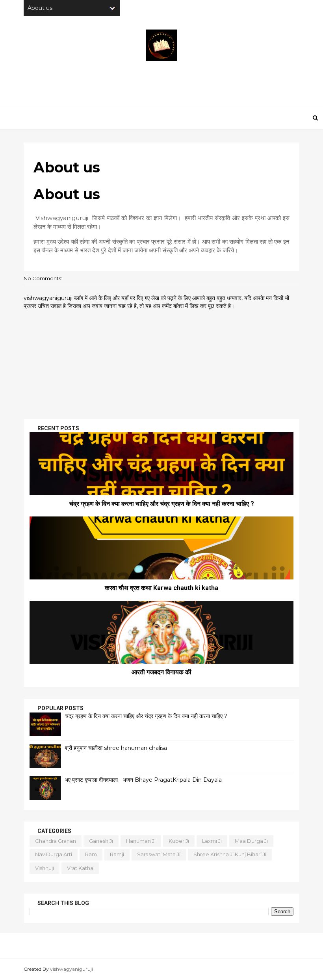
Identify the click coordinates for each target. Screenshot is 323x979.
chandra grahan (55, 841)
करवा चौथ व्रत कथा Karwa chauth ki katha (161, 588)
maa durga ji (251, 841)
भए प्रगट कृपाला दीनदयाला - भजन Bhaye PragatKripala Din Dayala (143, 779)
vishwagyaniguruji (71, 969)
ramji (117, 854)
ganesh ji (101, 841)
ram (91, 854)
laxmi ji (212, 841)
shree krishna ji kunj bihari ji (229, 854)
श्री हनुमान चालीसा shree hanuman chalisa (116, 747)
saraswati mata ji (158, 854)
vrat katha (80, 868)
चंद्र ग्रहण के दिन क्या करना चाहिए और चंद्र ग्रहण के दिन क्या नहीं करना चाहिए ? (161, 503)
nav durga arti (53, 854)
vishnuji (44, 868)
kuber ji (179, 841)
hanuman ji (141, 841)
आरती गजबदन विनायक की (161, 672)
